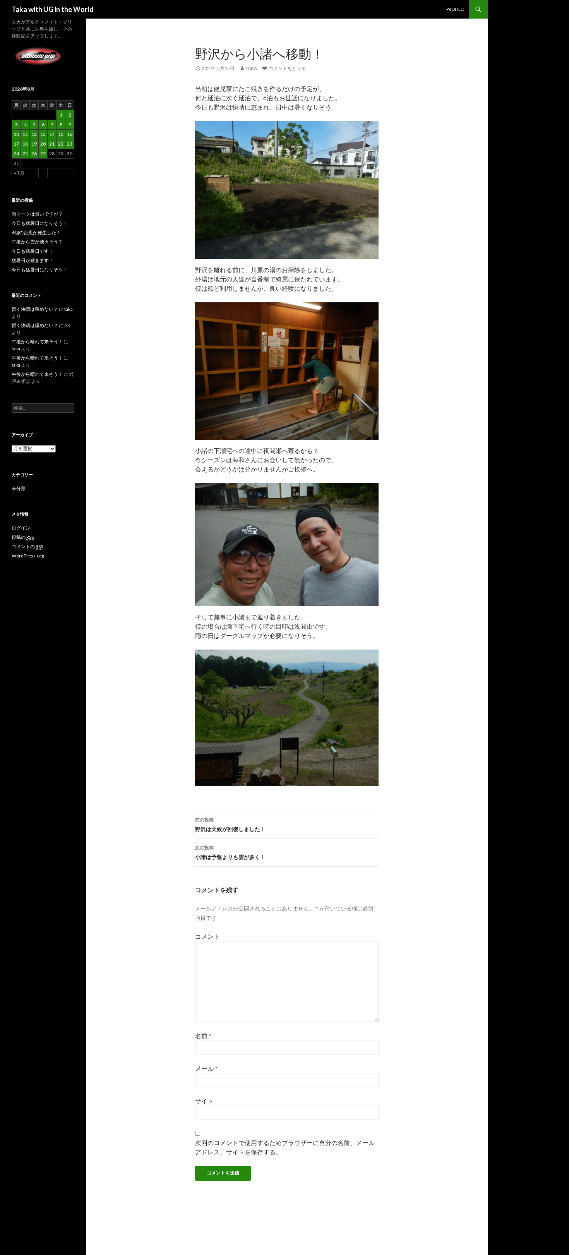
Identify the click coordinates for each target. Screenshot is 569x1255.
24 (16, 153)
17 (16, 144)
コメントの (27, 546)
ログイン (21, 528)
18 (25, 144)
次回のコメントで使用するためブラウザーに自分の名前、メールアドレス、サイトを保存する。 (285, 1147)
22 (60, 144)
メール (206, 1068)
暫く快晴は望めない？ (35, 309)
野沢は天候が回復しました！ (230, 824)
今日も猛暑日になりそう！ (39, 223)
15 (60, 134)
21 (52, 144)
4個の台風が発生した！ (36, 232)
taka (251, 68)
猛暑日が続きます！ (32, 260)
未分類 (19, 488)
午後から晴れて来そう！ (37, 342)
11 (25, 134)
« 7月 (19, 173)
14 (52, 134)
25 (25, 153)
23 (69, 144)
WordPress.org (28, 556)
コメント (207, 936)
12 (34, 134)
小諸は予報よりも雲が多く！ (230, 852)
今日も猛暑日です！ (32, 251)
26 (34, 153)
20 (43, 144)
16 (69, 134)
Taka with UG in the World (53, 9)
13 (43, 134)
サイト (204, 1100)
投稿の (23, 537)
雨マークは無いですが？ (37, 214)
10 (16, 134)
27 (43, 153)
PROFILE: (455, 9)
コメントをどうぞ (287, 68)
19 (34, 144)
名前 (203, 1035)
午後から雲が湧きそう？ (37, 242)
